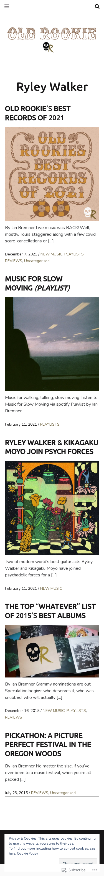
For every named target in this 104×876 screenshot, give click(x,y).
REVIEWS (13, 260)
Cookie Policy (27, 853)
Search (95, 6)
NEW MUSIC (51, 254)
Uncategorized (37, 260)
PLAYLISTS (74, 254)
